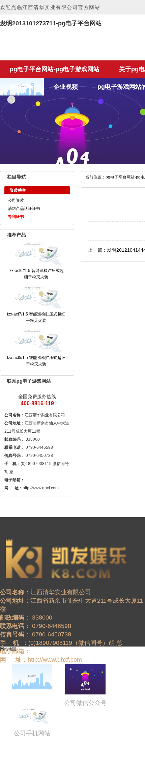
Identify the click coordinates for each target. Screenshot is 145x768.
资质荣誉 (22, 86)
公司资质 (16, 200)
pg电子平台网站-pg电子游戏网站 (54, 69)
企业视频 (66, 86)
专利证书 (16, 216)
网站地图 (8, 649)
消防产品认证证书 (24, 208)
